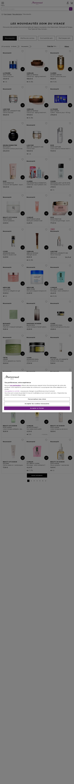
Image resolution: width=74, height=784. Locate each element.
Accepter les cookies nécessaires (37, 403)
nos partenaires (15, 385)
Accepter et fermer (37, 408)
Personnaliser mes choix (37, 399)
